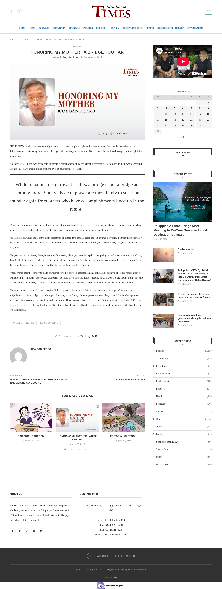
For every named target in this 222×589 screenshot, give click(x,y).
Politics (88, 28)
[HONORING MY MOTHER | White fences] (77, 417)
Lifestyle (74, 28)
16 (208, 114)
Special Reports (132, 28)
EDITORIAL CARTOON (31, 436)
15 (200, 114)
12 (174, 114)
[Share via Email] (96, 336)
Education (184, 366)
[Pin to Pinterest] (93, 336)
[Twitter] (19, 11)
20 (183, 119)
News (32, 28)
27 (183, 125)
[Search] (208, 11)
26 (174, 125)
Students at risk (186, 249)
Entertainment (184, 373)
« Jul (181, 137)
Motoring (184, 411)
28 (191, 125)
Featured (184, 388)
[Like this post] (81, 336)
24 (158, 125)
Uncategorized (184, 464)
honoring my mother (23, 323)
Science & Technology (170, 28)
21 (191, 119)
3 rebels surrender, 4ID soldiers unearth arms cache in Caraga (194, 295)
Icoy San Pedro (70, 57)
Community (59, 28)
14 (191, 114)
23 (208, 119)
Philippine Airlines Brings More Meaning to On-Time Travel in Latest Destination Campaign (180, 230)
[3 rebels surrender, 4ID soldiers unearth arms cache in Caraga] (163, 299)
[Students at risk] (163, 255)
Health (150, 28)
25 (166, 125)
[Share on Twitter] (89, 336)
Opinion (114, 28)
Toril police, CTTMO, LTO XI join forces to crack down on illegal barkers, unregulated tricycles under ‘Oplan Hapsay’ (194, 275)
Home (22, 28)
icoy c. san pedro (49, 323)
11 (166, 114)
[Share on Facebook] (85, 336)
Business (44, 28)
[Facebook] (12, 11)
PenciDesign (139, 569)
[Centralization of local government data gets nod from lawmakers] (163, 321)
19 (174, 119)
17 (158, 119)
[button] (14, 427)
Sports (100, 28)
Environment (195, 28)
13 (183, 114)
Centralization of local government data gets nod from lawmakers (195, 318)
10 (158, 114)
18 (166, 119)
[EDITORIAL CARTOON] (31, 417)
